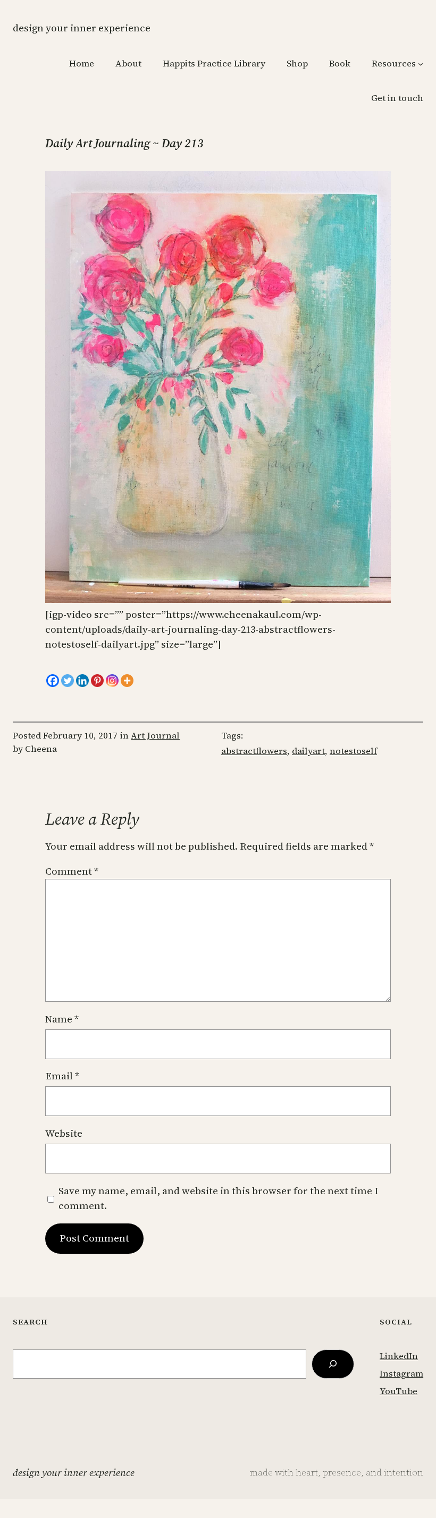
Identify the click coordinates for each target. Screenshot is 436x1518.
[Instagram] (112, 680)
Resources (394, 63)
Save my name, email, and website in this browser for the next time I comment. (218, 1198)
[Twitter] (67, 680)
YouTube (398, 1391)
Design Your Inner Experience (81, 28)
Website (63, 1133)
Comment (71, 871)
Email (62, 1076)
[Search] (333, 1364)
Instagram (401, 1374)
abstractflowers (254, 751)
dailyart (308, 751)
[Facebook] (52, 680)
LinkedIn (399, 1356)
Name (62, 1019)
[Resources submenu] (420, 63)
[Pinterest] (97, 680)
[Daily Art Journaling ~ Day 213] (218, 599)
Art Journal (155, 735)
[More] (127, 680)
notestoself (353, 751)
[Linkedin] (82, 680)
